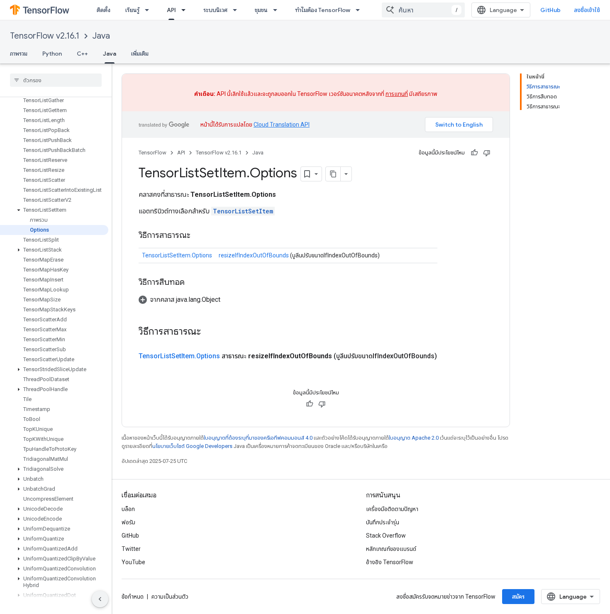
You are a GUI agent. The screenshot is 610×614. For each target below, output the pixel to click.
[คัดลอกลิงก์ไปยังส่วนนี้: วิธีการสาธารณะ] (198, 236)
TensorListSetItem (243, 211)
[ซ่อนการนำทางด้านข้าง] (100, 599)
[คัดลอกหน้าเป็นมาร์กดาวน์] (333, 174)
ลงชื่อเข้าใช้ (587, 10)
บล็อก (128, 509)
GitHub (550, 10)
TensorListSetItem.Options (177, 255)
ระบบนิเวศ (215, 10)
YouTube (133, 562)
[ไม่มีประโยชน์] (487, 153)
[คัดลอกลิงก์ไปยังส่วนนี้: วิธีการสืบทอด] (193, 283)
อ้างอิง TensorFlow (389, 562)
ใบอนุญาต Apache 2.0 (414, 438)
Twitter (131, 549)
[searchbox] (56, 80)
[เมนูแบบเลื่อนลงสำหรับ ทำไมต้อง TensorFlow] (360, 10)
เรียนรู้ (132, 10)
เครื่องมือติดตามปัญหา (392, 509)
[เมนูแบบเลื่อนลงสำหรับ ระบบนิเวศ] (237, 10)
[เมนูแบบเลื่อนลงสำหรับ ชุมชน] (278, 10)
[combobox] (423, 9)
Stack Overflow (386, 535)
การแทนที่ (397, 94)
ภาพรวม (18, 53)
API (171, 10)
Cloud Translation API (282, 124)
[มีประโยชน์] (474, 153)
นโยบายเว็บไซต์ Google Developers (192, 446)
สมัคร (518, 596)
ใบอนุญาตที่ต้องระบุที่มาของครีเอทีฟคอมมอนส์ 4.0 (258, 438)
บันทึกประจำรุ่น (382, 522)
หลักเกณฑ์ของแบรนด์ (391, 549)
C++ (82, 53)
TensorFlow (152, 152)
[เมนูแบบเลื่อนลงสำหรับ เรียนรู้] (149, 10)
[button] (54, 210)
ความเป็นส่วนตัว (169, 596)
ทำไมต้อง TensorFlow (322, 10)
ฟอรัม (128, 522)
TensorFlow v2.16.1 (44, 36)
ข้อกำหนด (133, 596)
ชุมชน (261, 10)
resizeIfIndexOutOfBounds (254, 255)
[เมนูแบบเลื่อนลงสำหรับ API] (186, 10)
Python (52, 53)
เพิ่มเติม (140, 53)
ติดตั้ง (103, 10)
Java (101, 36)
